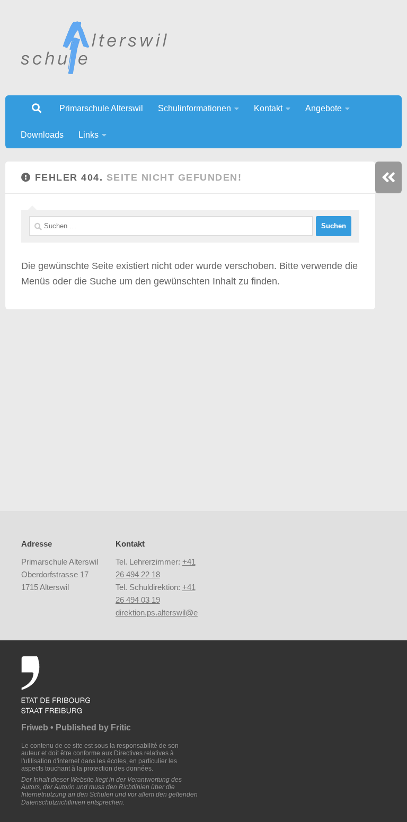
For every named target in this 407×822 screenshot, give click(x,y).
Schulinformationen (194, 108)
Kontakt (268, 108)
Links (88, 134)
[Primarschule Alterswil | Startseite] (94, 47)
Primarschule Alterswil (101, 108)
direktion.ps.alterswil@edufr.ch (168, 612)
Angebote (323, 108)
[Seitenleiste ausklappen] (388, 177)
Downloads (42, 134)
